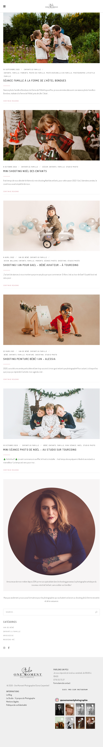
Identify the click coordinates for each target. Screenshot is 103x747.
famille (16, 73)
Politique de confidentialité (16, 705)
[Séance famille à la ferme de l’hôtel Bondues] (51, 38)
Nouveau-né (9, 639)
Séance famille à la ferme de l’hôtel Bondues (34, 80)
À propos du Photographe (25, 698)
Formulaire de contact (61, 683)
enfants (7, 73)
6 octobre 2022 (10, 167)
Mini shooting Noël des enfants (25, 171)
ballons (14, 261)
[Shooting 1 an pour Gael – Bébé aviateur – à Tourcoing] (51, 226)
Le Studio (9, 698)
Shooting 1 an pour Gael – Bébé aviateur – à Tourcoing (41, 265)
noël (80, 445)
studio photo (72, 167)
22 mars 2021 (8, 351)
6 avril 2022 (8, 257)
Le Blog (9, 695)
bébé (6, 355)
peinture (30, 355)
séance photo (50, 261)
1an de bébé (24, 257)
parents (24, 73)
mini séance (70, 445)
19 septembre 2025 (11, 69)
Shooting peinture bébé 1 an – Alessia (29, 359)
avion (6, 261)
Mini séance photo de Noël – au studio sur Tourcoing (39, 449)
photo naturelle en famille (59, 73)
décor (45, 167)
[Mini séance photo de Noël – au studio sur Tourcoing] (51, 413)
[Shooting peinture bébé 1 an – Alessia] (51, 320)
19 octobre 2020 (10, 445)
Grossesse (8, 635)
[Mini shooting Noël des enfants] (51, 135)
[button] (59, 709)
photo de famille (37, 73)
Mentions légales (12, 701)
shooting (62, 261)
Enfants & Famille (32, 69)
